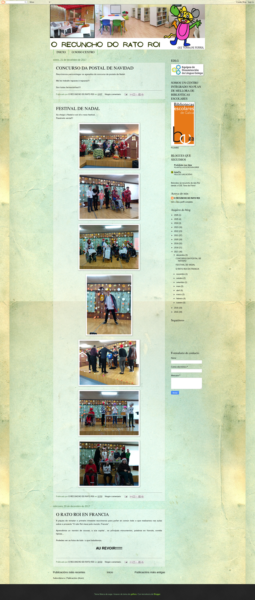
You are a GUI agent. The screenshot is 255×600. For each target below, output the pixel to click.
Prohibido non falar (183, 165)
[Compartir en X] (136, 94)
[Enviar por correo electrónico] (131, 94)
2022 (176, 231)
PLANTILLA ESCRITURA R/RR (186, 167)
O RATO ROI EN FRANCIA (82, 514)
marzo (179, 294)
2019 (176, 243)
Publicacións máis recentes (69, 572)
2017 (176, 252)
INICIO (61, 52)
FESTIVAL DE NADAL (78, 108)
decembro (180, 255)
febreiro (179, 298)
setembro (180, 282)
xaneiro (179, 303)
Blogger (157, 594)
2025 (176, 219)
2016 (176, 308)
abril (178, 290)
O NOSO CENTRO (83, 52)
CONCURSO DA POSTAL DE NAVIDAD (95, 68)
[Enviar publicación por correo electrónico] (126, 94)
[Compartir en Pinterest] (142, 94)
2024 (176, 223)
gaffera (134, 594)
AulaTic (177, 172)
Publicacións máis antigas (150, 572)
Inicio (110, 572)
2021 (176, 235)
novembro (180, 274)
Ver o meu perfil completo (182, 202)
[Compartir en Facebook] (139, 94)
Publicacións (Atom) (75, 578)
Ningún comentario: (113, 94)
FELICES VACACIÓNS (183, 174)
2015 (176, 312)
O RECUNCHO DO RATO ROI (187, 198)
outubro (179, 278)
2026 (176, 215)
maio (178, 286)
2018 (176, 247)
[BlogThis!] (134, 94)
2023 (176, 227)
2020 (176, 239)
